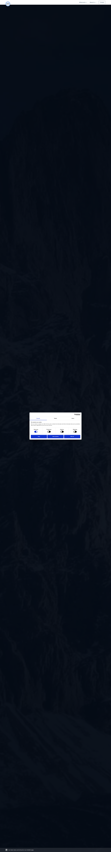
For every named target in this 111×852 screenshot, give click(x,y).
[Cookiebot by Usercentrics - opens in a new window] (75, 414)
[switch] (49, 432)
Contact (102, 2)
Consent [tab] (38, 418)
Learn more (24, 842)
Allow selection (55, 436)
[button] (83, 2)
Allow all (72, 436)
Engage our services (12, 842)
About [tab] (73, 418)
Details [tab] (55, 418)
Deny (39, 436)
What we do (82, 2)
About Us (92, 2)
